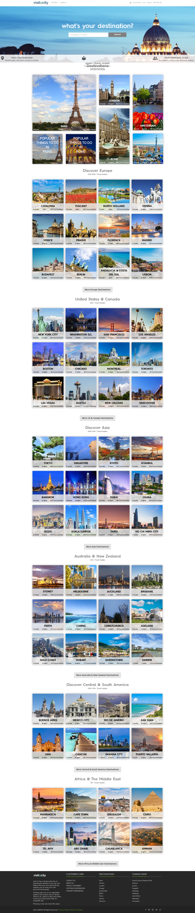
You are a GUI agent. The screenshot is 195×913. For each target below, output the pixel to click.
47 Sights (144, 129)
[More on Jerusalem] (114, 803)
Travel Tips (137, 2)
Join (144, 2)
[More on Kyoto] (114, 452)
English (63, 2)
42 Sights (77, 243)
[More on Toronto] (147, 357)
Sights (44, 209)
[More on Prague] (81, 229)
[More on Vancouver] (147, 392)
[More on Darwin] (147, 649)
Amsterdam (103, 891)
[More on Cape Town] (81, 803)
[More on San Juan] (147, 709)
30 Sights (143, 406)
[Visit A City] (39, 875)
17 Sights (143, 663)
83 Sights (144, 162)
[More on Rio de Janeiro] (114, 709)
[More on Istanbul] (147, 452)
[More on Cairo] (147, 803)
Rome (101, 896)
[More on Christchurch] (114, 614)
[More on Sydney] (48, 580)
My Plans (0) (157, 2)
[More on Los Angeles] (147, 323)
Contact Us (70, 880)
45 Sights (143, 209)
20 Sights (143, 757)
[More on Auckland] (114, 580)
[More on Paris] (64, 103)
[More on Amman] (147, 837)
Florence (102, 901)
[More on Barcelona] (148, 149)
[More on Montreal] (114, 357)
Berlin (101, 893)
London (101, 886)
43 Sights (77, 406)
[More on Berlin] (81, 263)
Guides (36, 129)
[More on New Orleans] (114, 392)
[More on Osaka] (147, 486)
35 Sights (110, 372)
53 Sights (110, 406)
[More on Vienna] (147, 195)
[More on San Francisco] (114, 323)
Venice (101, 898)
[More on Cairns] (81, 614)
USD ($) (54, 2)
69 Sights (44, 466)
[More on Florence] (114, 229)
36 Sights (44, 243)
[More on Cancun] (81, 743)
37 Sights (110, 243)
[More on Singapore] (81, 452)
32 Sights (77, 595)
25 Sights (143, 535)
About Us (70, 883)
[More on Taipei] (114, 520)
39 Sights (44, 535)
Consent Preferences (74, 891)
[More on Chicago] (81, 357)
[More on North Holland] (114, 195)
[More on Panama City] (114, 743)
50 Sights (77, 338)
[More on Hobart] (81, 649)
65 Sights (77, 500)
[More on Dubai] (114, 486)
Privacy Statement (73, 886)
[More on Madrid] (147, 229)
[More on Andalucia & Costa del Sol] (114, 263)
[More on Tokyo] (48, 452)
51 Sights (77, 278)
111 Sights (44, 338)
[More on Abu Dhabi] (81, 837)
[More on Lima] (48, 743)
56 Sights (44, 278)
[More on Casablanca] (114, 837)
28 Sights (143, 852)
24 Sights (44, 663)
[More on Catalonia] (48, 195)
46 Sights (44, 723)
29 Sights (143, 500)
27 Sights (77, 535)
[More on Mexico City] (81, 709)
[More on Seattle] (81, 392)
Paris (101, 880)
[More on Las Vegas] (48, 392)
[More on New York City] (48, 323)
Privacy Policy (64, 910)
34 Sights (143, 629)
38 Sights (143, 278)
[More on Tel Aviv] (48, 837)
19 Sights (110, 852)
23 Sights (110, 629)
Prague (101, 888)
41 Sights (77, 372)
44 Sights (44, 406)
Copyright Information (75, 888)
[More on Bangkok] (48, 486)
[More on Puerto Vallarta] (147, 743)
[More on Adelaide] (147, 614)
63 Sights (110, 338)
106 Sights (111, 104)
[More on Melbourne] (81, 580)
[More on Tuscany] (81, 195)
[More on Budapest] (48, 263)
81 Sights (110, 162)
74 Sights (60, 129)
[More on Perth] (48, 614)
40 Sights (44, 629)
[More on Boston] (48, 357)
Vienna (101, 883)
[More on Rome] (114, 136)
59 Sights (143, 338)
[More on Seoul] (48, 520)
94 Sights (143, 243)
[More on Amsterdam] (148, 102)
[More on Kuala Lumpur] (81, 520)
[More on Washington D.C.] (81, 323)
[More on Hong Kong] (81, 486)
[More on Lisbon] (147, 263)
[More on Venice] (48, 229)
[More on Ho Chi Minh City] (147, 520)
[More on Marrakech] (48, 803)
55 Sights (143, 372)
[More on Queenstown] (114, 649)
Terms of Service (76, 910)
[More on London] (114, 90)
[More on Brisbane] (147, 580)
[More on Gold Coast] (48, 649)
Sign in (149, 2)
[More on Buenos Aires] (48, 709)
